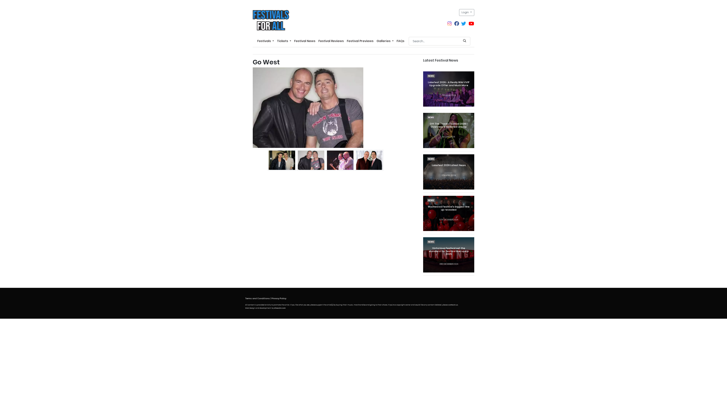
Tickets (283, 41)
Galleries (384, 41)
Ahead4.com (279, 308)
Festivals (264, 41)
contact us (453, 305)
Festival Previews (360, 41)
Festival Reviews (331, 41)
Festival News (304, 41)
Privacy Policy (278, 298)
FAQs (400, 41)
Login (466, 12)
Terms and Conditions (257, 298)
